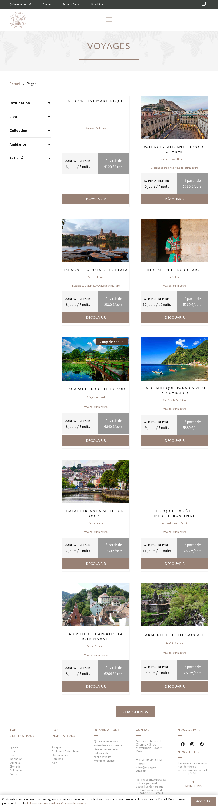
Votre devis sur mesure (108, 745)
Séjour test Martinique (95, 101)
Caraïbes (89, 127)
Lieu (13, 116)
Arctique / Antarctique (65, 751)
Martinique (100, 127)
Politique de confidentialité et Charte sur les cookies (56, 803)
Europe (172, 159)
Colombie (16, 770)
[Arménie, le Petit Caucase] (174, 586)
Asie (172, 277)
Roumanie (100, 646)
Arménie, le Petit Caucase (174, 635)
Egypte (14, 747)
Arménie (170, 643)
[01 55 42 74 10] (204, 4)
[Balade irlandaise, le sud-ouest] (95, 463)
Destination (20, 102)
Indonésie (16, 759)
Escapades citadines (162, 167)
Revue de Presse (71, 4)
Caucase (179, 643)
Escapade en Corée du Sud (95, 389)
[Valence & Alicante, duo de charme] (174, 99)
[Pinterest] (202, 744)
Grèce (13, 751)
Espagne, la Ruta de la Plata (96, 270)
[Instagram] (192, 744)
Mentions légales (104, 760)
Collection (18, 130)
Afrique (56, 747)
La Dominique (179, 400)
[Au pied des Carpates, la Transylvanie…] (95, 586)
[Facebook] (182, 744)
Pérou (13, 774)
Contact (47, 4)
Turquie (184, 523)
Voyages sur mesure (186, 167)
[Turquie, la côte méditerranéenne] (174, 463)
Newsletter (97, 4)
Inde (177, 277)
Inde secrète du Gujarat (175, 270)
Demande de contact (107, 749)
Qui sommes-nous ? (20, 4)
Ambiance (18, 144)
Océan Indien (60, 755)
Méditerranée (183, 159)
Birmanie (15, 766)
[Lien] (18, 20)
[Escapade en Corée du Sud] (95, 340)
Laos (12, 755)
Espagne (163, 159)
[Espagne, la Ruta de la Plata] (95, 222)
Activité (16, 158)
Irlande (99, 523)
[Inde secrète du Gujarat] (174, 222)
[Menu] (109, 20)
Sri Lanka (15, 762)
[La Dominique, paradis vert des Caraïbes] (174, 340)
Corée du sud (98, 397)
